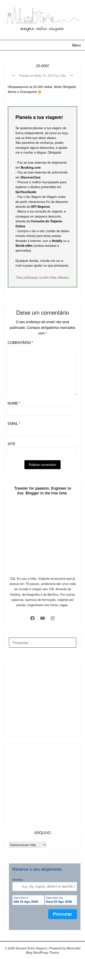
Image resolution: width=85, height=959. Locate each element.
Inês (63, 75)
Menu (76, 45)
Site (11, 443)
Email (14, 423)
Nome (14, 403)
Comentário (20, 342)
